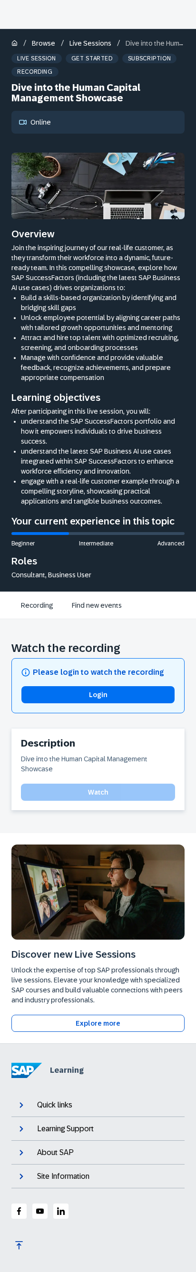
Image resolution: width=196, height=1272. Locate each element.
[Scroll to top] (19, 1245)
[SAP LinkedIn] (61, 1211)
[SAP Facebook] (19, 1211)
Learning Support (65, 1129)
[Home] (14, 44)
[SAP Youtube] (40, 1211)
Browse (43, 43)
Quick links (54, 1105)
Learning (67, 1070)
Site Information (63, 1176)
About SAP (55, 1152)
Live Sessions (90, 43)
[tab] (36, 605)
